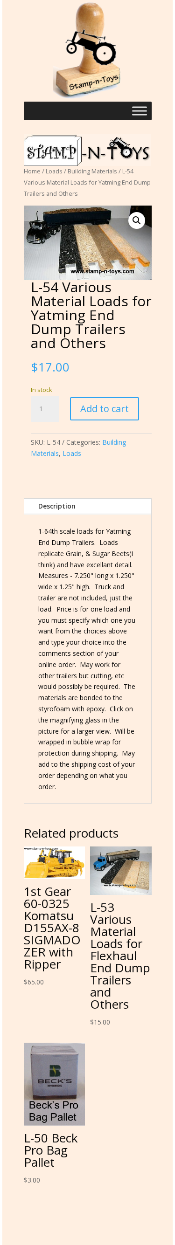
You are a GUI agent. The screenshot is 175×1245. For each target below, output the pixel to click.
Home (32, 171)
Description (57, 506)
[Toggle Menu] (139, 111)
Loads (54, 171)
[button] (136, 220)
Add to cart (104, 408)
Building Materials (92, 171)
